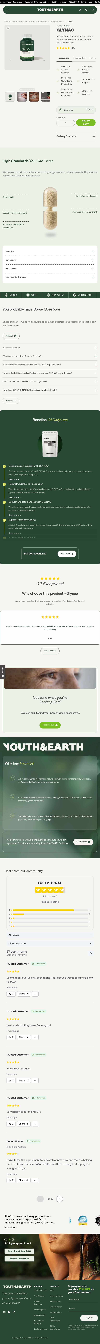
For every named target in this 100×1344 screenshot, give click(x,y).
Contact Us (39, 1315)
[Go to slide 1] (20, 89)
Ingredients (11, 260)
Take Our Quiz (40, 1291)
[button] (7, 9)
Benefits (10, 252)
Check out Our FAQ (19, 1251)
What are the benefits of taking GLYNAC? (23, 356)
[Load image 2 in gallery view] (22, 97)
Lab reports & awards (16, 277)
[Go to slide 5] (29, 89)
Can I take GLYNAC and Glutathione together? (25, 382)
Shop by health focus (13, 22)
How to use (11, 269)
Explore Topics (40, 1329)
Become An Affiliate (39, 1322)
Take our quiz (48, 725)
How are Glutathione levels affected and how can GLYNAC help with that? (37, 373)
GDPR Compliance (55, 1319)
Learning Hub (40, 1310)
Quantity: (61, 118)
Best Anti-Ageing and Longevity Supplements (44, 22)
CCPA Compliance (55, 1327)
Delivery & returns (66, 136)
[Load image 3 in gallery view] (34, 97)
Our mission (81, 842)
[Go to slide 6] (31, 89)
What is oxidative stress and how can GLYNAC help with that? (32, 365)
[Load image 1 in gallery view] (10, 97)
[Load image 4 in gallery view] (46, 97)
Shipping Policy (56, 1296)
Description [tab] (80, 58)
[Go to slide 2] (23, 89)
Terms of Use (56, 1312)
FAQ (51, 1291)
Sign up (89, 1318)
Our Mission (39, 1296)
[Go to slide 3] (25, 89)
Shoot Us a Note (19, 1258)
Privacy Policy (56, 1307)
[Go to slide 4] (27, 89)
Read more (13, 480)
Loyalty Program (38, 1303)
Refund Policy (56, 1301)
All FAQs (9, 336)
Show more (11, 401)
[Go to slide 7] (33, 89)
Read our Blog (67, 554)
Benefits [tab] (64, 58)
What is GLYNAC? (11, 348)
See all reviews (50, 651)
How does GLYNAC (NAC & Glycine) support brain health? (30, 390)
